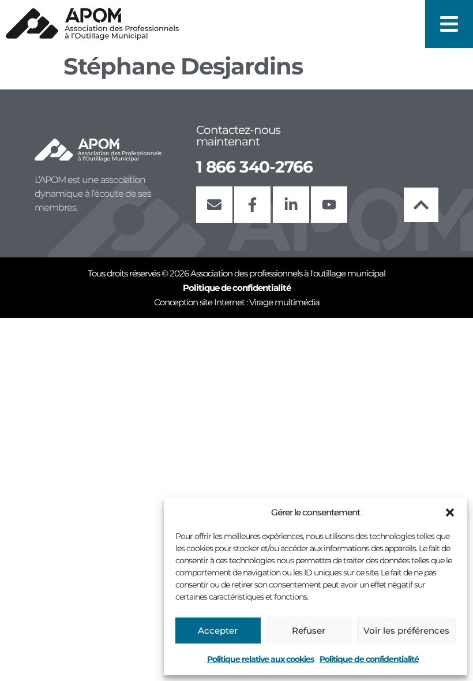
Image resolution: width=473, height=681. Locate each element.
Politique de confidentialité (369, 659)
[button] (450, 512)
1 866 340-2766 (254, 167)
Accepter (218, 630)
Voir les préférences (406, 630)
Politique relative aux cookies (260, 659)
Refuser (308, 630)
